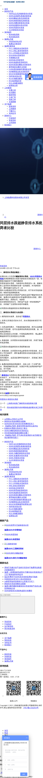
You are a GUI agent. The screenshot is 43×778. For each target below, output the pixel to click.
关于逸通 (7, 104)
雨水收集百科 (14, 37)
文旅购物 (12, 102)
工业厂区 (12, 97)
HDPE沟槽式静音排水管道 (19, 23)
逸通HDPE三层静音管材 (13, 548)
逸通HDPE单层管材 (12, 539)
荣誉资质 (12, 106)
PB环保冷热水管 (15, 76)
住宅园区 (12, 92)
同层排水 (3, 399)
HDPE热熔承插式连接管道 (19, 21)
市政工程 (12, 99)
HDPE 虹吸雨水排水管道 (18, 456)
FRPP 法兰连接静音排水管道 (20, 444)
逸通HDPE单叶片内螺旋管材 (15, 558)
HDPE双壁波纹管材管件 (18, 490)
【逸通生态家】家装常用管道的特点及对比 (21, 426)
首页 (6, 9)
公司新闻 (12, 123)
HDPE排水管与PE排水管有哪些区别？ (19, 424)
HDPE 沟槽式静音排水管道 (19, 453)
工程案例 (7, 88)
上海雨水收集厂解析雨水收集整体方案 (22, 403)
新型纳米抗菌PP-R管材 (18, 67)
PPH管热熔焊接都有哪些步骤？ (16, 433)
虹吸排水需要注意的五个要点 (15, 428)
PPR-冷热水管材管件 (17, 486)
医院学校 (12, 95)
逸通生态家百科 (15, 44)
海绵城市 (7, 32)
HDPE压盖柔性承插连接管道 (20, 16)
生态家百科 (8, 626)
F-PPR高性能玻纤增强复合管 (20, 69)
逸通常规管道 (9, 46)
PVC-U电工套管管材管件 (18, 51)
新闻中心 (7, 116)
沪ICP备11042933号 (30, 708)
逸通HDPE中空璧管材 (13, 530)
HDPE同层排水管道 (16, 27)
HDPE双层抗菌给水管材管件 (20, 65)
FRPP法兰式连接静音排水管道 (20, 14)
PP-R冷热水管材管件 (17, 55)
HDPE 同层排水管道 (17, 458)
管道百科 (12, 120)
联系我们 (7, 125)
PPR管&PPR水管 (15, 41)
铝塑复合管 (13, 85)
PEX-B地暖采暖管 (16, 83)
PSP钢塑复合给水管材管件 (19, 72)
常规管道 (7, 656)
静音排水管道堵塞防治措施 (15, 421)
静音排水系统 (12, 399)
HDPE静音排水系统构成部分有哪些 (18, 591)
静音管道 (7, 654)
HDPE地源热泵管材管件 (18, 62)
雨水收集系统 (14, 34)
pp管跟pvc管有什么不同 (13, 419)
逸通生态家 (8, 39)
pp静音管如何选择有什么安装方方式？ (19, 581)
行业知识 (12, 118)
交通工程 (12, 90)
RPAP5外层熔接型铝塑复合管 (20, 74)
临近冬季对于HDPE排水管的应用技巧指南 (20, 577)
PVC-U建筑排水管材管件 (18, 48)
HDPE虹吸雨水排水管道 (18, 25)
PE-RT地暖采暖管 (15, 78)
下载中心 (12, 111)
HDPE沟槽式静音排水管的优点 (16, 431)
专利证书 (12, 113)
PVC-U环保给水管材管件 (18, 53)
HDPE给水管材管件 (16, 60)
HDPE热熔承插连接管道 (18, 451)
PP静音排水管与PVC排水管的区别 (17, 579)
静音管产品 (8, 11)
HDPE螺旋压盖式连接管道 (19, 18)
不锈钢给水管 (14, 58)
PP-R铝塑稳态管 (15, 81)
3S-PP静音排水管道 (16, 30)
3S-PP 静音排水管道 (16, 460)
